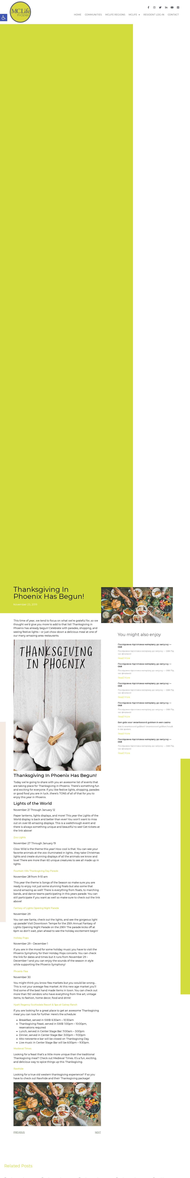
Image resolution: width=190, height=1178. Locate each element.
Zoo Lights (19, 837)
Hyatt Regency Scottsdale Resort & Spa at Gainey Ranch (45, 1004)
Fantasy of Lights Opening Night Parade (36, 908)
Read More (124, 658)
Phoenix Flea (20, 971)
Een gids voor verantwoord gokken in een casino (144, 722)
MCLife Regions (115, 14)
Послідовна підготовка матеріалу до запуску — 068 (144, 645)
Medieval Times (22, 1048)
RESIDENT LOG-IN (153, 14)
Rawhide (18, 1068)
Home (77, 14)
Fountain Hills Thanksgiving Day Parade (35, 871)
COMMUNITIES (93, 14)
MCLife (133, 14)
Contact (173, 14)
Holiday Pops (21, 938)
